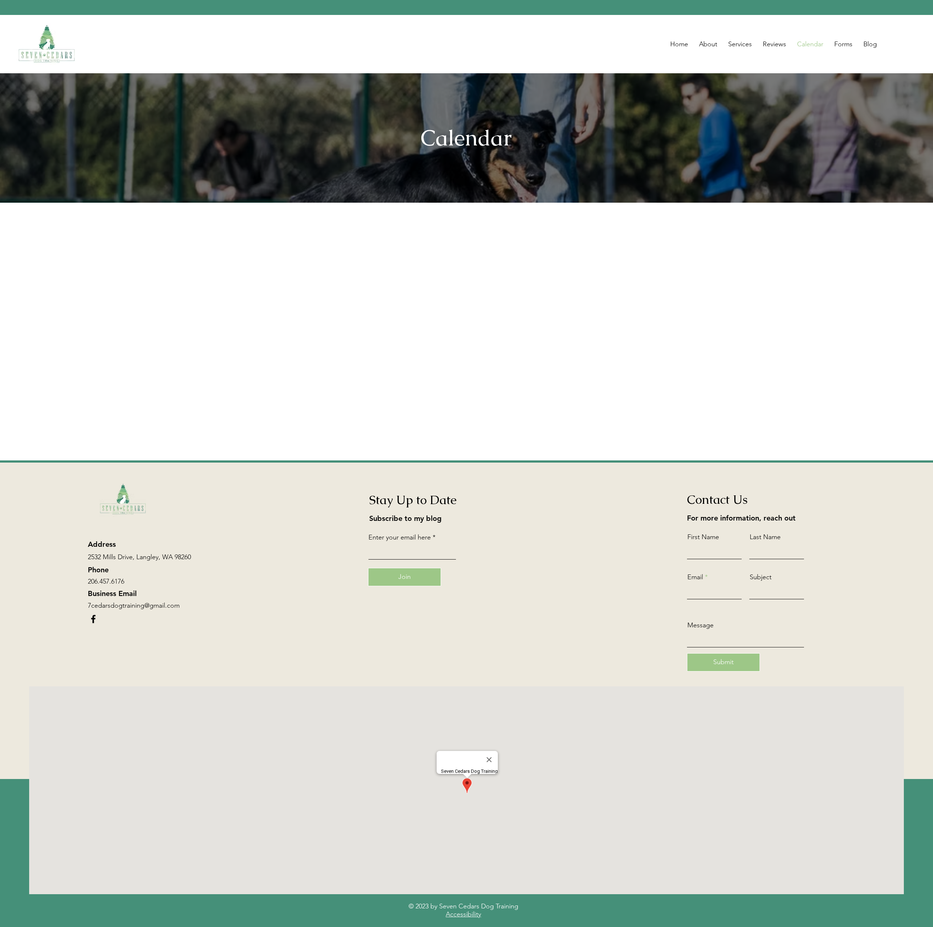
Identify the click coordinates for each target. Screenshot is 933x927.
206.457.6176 (106, 581)
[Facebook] (93, 619)
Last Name (765, 537)
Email (695, 577)
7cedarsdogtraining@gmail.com (134, 605)
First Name (703, 537)
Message (700, 625)
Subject (761, 577)
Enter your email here (399, 537)
